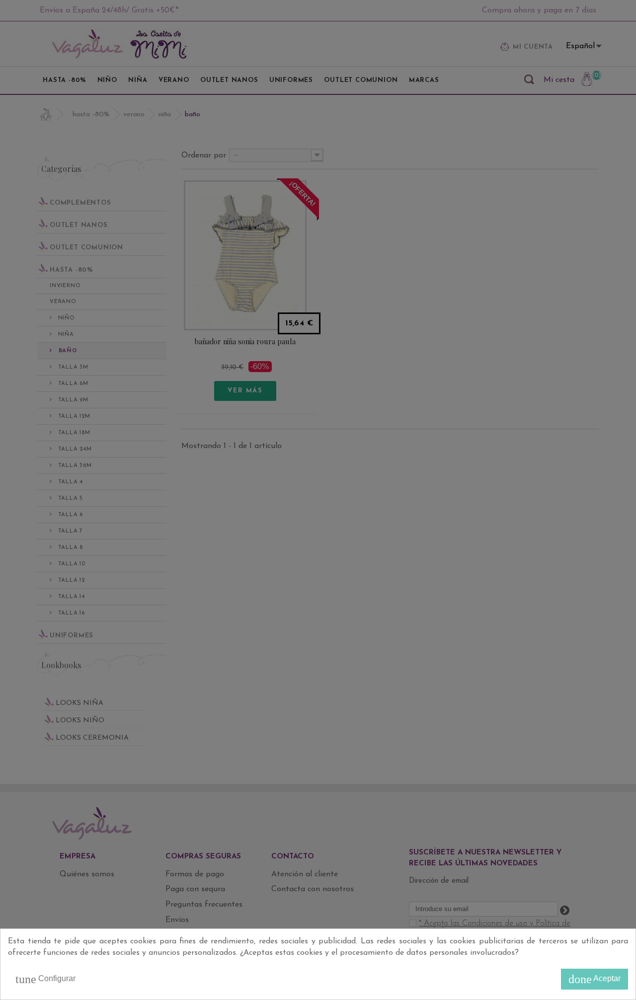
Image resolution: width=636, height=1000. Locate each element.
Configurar (45, 979)
